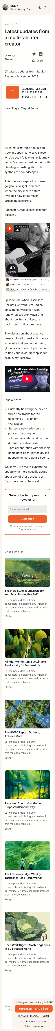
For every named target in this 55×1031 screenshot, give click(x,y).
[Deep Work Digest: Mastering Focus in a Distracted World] (27, 942)
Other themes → (33, 1026)
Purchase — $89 (33, 1008)
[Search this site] (45, 7)
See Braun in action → (33, 1021)
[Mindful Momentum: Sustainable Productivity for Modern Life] (27, 659)
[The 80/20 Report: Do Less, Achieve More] (27, 730)
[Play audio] (23, 97)
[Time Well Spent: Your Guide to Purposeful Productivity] (27, 800)
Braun (14, 5)
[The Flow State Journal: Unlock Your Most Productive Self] (27, 588)
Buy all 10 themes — (33, 1015)
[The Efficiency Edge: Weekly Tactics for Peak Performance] (27, 871)
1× (41, 97)
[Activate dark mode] (40, 7)
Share (40, 60)
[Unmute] (46, 97)
